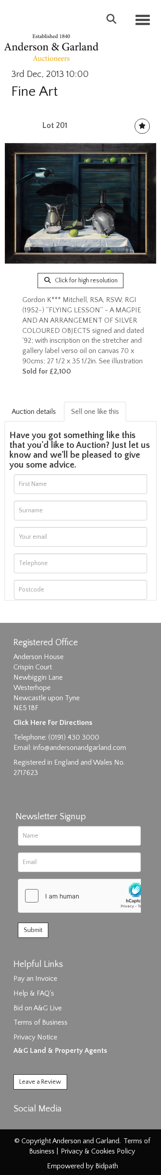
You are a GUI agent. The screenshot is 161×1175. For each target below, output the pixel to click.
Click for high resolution (86, 280)
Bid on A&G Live (37, 1008)
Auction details (34, 412)
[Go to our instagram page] (59, 1124)
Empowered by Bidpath (82, 1166)
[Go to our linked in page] (40, 1124)
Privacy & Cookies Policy (98, 1151)
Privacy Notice (35, 1037)
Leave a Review (40, 1082)
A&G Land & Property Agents (60, 1051)
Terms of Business (40, 1022)
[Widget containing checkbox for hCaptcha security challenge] (85, 896)
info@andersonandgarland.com (79, 748)
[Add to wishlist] (142, 126)
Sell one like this (95, 412)
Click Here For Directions (52, 723)
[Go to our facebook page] (21, 1124)
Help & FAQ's (33, 993)
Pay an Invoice (35, 979)
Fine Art (34, 91)
